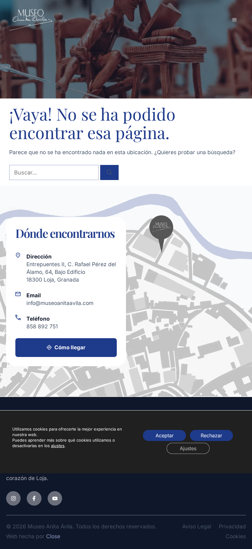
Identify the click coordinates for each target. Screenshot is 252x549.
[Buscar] (109, 172)
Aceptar (165, 435)
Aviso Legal (196, 526)
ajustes (58, 445)
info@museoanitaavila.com (59, 303)
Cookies (236, 536)
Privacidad (232, 526)
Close (53, 536)
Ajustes (188, 448)
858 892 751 (42, 326)
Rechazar (211, 435)
